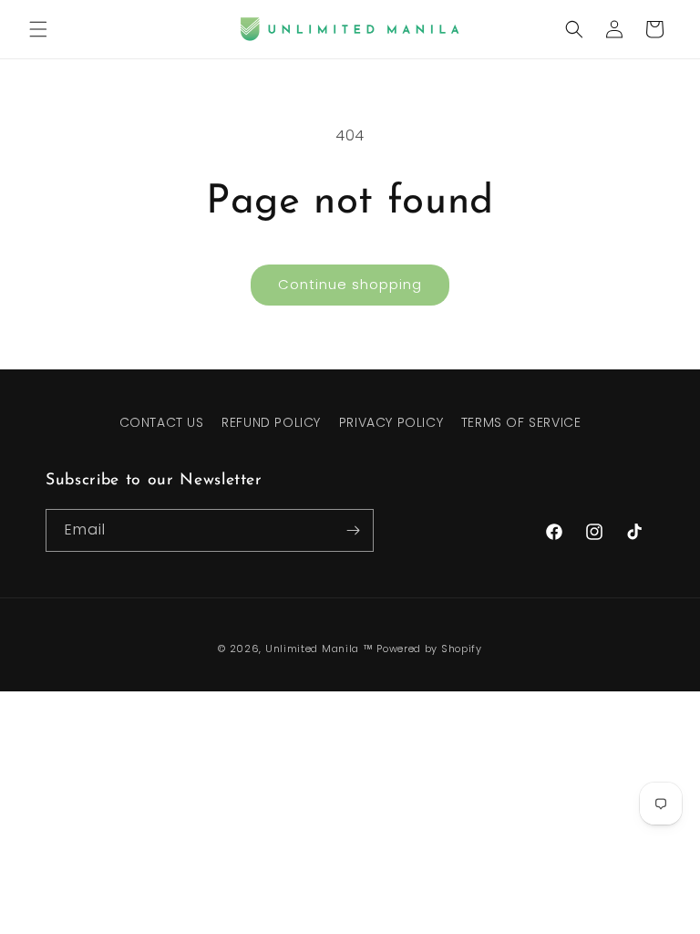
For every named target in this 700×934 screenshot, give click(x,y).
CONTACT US (161, 422)
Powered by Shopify (429, 648)
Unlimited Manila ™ (319, 648)
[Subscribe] (353, 530)
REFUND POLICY (271, 422)
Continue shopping (350, 284)
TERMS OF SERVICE (521, 422)
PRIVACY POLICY (391, 422)
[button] (38, 29)
